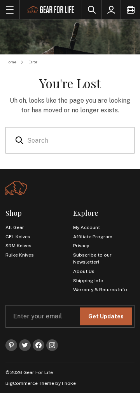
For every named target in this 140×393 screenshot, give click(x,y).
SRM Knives (18, 245)
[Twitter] (25, 345)
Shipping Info (88, 280)
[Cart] (130, 9)
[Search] (91, 9)
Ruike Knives (19, 255)
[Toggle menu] (9, 9)
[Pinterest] (11, 345)
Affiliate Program (92, 236)
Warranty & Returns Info (100, 289)
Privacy (81, 245)
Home (10, 61)
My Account (86, 227)
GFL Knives (17, 236)
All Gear (14, 227)
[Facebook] (38, 345)
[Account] (111, 9)
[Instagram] (52, 345)
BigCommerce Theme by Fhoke (40, 383)
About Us (83, 271)
